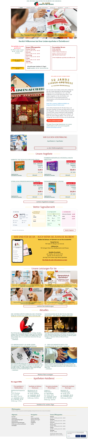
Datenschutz (15, 421)
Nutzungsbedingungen (17, 419)
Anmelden (14, 425)
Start (21, 7)
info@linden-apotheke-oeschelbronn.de (65, 57)
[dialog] (77, 434)
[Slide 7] (39, 37)
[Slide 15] (54, 37)
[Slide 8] (41, 37)
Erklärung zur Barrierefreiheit (19, 424)
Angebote (60, 7)
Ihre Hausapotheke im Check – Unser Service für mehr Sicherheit (44, 35)
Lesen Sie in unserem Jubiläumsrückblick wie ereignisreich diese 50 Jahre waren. (57, 104)
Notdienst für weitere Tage (45, 404)
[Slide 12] (48, 37)
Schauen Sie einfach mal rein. (53, 127)
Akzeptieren (83, 436)
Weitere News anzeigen (45, 374)
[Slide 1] (28, 37)
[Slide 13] (50, 37)
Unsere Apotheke (30, 7)
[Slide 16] (56, 37)
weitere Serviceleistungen (45, 306)
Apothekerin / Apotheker (55, 141)
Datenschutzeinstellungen (18, 422)
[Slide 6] (37, 37)
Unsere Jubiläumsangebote (55, 120)
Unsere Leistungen (43, 7)
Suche (66, 7)
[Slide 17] (58, 37)
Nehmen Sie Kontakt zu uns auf (17, 68)
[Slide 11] (47, 37)
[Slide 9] (43, 37)
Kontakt (13, 416)
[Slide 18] (59, 37)
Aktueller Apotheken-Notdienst (17, 60)
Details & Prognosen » (69, 230)
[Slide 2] (30, 37)
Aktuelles (52, 7)
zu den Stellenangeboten (55, 148)
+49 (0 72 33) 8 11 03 (60, 55)
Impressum (14, 418)
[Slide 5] (36, 37)
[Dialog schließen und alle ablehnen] (86, 431)
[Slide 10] (45, 37)
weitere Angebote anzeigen (45, 202)
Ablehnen (77, 436)
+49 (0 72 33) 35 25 (61, 54)
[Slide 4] (34, 37)
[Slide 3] (32, 37)
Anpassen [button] (68, 436)
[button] (15, 24)
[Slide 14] (52, 37)
